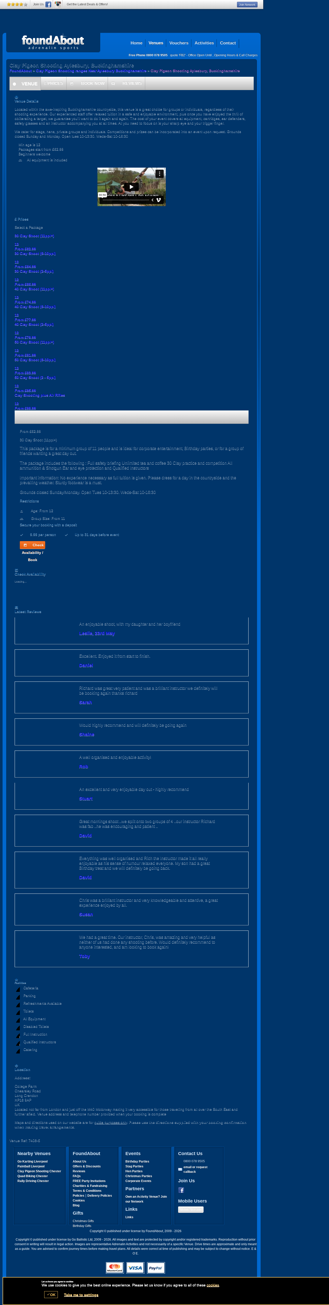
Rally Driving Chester (33, 1181)
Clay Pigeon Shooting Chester (39, 1171)
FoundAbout (21, 71)
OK (51, 1294)
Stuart (86, 798)
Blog (76, 1205)
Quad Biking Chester (32, 1176)
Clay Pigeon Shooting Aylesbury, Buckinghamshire (53, 41)
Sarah (85, 702)
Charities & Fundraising (90, 1186)
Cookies (79, 1200)
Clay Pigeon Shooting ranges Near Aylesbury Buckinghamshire (91, 71)
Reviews (79, 1171)
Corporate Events (138, 1181)
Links (129, 1217)
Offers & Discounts (87, 1166)
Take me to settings (81, 1295)
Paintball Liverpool (30, 1166)
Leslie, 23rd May (97, 633)
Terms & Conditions (87, 1191)
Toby (84, 956)
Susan (86, 914)
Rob (83, 766)
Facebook (182, 1190)
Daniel (86, 665)
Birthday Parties (137, 1161)
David (85, 835)
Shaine (86, 734)
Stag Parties (134, 1166)
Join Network (247, 4)
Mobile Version (191, 1209)
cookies (213, 1285)
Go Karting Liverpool (32, 1161)
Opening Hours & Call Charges (236, 55)
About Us (79, 1161)
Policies (78, 1195)
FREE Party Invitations (89, 1181)
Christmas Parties (138, 1176)
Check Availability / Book (33, 546)
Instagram (57, 4)
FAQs (77, 1176)
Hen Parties (134, 1171)
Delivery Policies (99, 1195)
